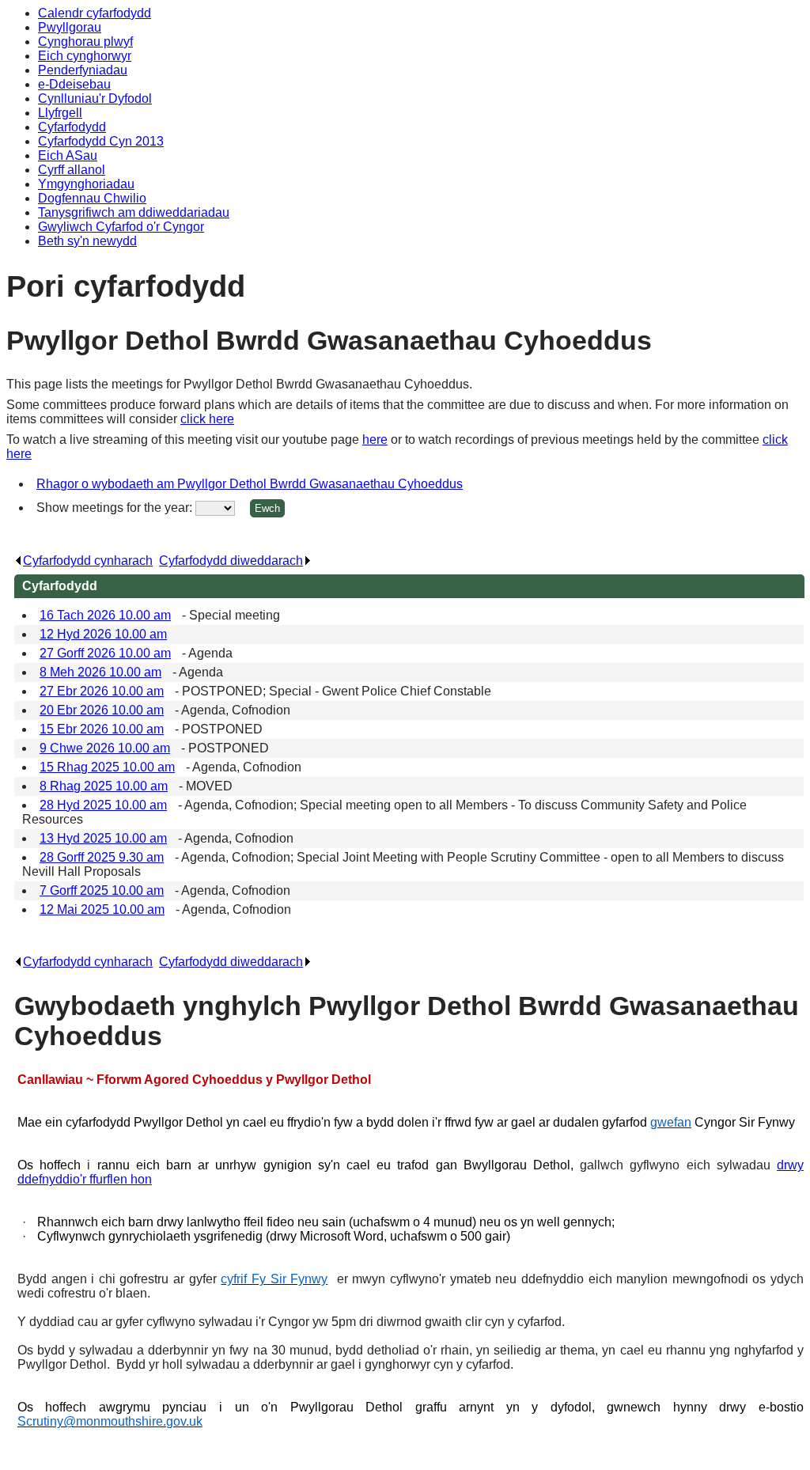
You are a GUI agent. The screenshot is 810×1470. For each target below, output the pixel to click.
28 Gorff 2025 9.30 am (102, 857)
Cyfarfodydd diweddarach (231, 560)
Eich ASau (67, 155)
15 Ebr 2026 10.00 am (102, 729)
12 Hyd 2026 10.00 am (103, 634)
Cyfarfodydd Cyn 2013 (101, 141)
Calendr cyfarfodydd (94, 13)
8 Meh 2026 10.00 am (100, 672)
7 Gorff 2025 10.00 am (102, 890)
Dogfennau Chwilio (92, 198)
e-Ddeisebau (74, 84)
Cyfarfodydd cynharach (88, 560)
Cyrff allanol (71, 169)
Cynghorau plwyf (85, 41)
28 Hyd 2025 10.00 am (103, 805)
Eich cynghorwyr (84, 56)
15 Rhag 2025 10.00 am (107, 767)
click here (207, 419)
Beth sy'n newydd (87, 241)
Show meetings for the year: (115, 507)
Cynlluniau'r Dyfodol (95, 98)
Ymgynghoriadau (86, 184)
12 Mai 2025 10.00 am (102, 909)
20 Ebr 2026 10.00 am (102, 710)
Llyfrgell (60, 112)
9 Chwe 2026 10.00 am (105, 748)
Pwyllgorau (69, 27)
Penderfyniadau (82, 70)
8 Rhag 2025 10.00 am (104, 786)
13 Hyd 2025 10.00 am (103, 838)
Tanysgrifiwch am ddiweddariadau (133, 212)
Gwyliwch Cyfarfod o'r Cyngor (121, 226)
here (375, 439)
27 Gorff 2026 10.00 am (105, 653)
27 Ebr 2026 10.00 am (102, 691)
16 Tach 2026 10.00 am (105, 615)
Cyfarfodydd (72, 127)
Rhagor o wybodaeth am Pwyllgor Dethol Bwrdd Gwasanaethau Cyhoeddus (249, 484)
